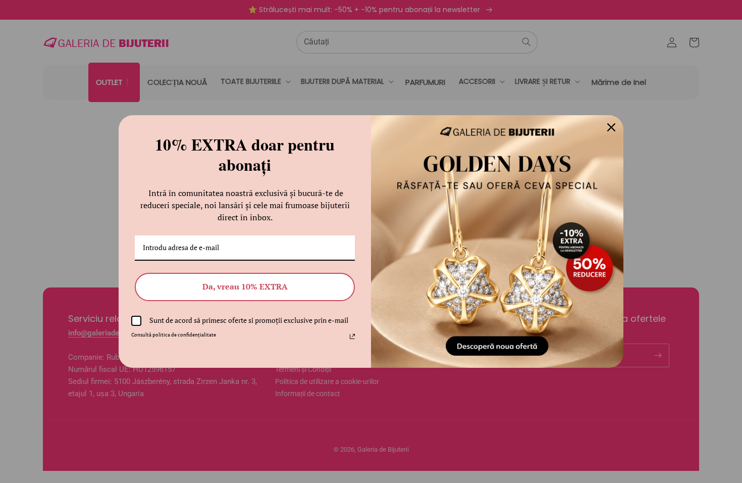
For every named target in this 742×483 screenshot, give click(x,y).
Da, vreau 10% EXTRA (245, 286)
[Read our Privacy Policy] (352, 336)
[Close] (611, 127)
